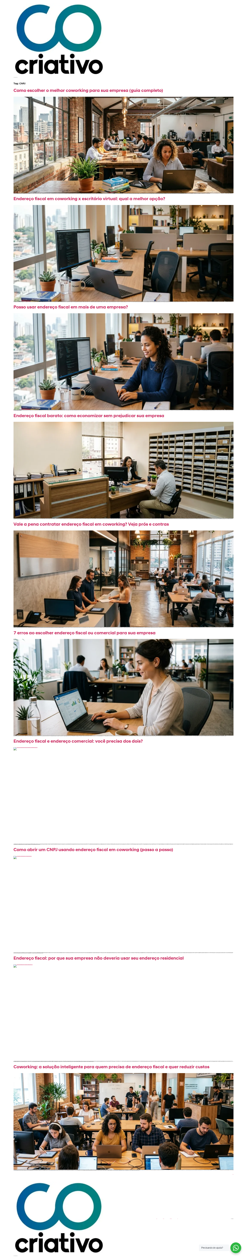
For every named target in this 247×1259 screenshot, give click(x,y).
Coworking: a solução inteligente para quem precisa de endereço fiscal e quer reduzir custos (111, 1067)
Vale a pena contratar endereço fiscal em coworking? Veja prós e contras (91, 524)
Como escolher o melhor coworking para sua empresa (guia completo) (88, 91)
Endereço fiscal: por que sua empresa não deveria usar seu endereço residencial (99, 958)
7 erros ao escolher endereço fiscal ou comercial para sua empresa (85, 633)
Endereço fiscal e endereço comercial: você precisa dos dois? (78, 741)
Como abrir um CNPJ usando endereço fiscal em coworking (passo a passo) (93, 850)
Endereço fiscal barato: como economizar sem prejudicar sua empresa (89, 416)
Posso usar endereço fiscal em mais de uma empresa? (71, 307)
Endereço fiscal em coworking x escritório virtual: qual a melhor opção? (89, 199)
